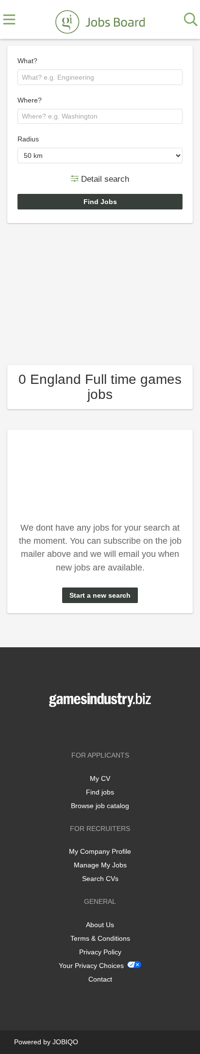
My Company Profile (100, 851)
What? (27, 61)
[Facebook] (86, 727)
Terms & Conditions (100, 938)
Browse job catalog (100, 806)
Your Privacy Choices (91, 965)
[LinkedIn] (116, 727)
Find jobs (100, 792)
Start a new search (100, 595)
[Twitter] (102, 727)
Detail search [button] (104, 178)
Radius (28, 139)
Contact (100, 979)
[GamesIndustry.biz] (100, 20)
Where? (29, 100)
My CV (100, 778)
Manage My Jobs (100, 865)
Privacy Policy (100, 952)
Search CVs (100, 878)
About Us (100, 925)
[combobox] (100, 77)
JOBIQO (65, 1042)
